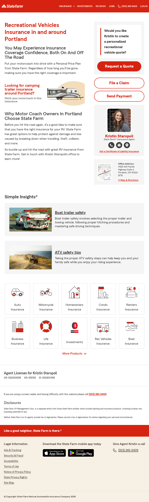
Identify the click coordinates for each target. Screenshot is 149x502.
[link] (12, 6)
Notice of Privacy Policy (17, 472)
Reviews (101, 6)
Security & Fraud (13, 455)
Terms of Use (11, 466)
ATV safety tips (68, 252)
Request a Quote (119, 66)
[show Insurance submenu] (73, 6)
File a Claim (119, 83)
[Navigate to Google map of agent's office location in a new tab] (127, 145)
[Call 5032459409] (111, 145)
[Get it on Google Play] (81, 453)
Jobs (112, 6)
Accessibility (11, 461)
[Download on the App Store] (54, 453)
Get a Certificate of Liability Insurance (119, 151)
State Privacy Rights (15, 477)
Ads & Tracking (12, 450)
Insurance (65, 6)
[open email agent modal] (119, 145)
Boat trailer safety (70, 213)
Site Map (9, 482)
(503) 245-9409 (129, 6)
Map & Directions (129, 180)
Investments (85, 6)
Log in (143, 6)
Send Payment (119, 96)
